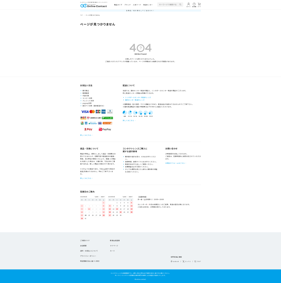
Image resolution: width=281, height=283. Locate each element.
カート (112, 251)
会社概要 (83, 246)
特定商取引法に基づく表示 (89, 261)
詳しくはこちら (85, 135)
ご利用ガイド (85, 240)
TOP (81, 15)
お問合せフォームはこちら (175, 163)
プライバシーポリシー (88, 256)
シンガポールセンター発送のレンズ (138, 97)
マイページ (114, 246)
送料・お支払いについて (89, 251)
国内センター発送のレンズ (134, 100)
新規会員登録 (115, 240)
